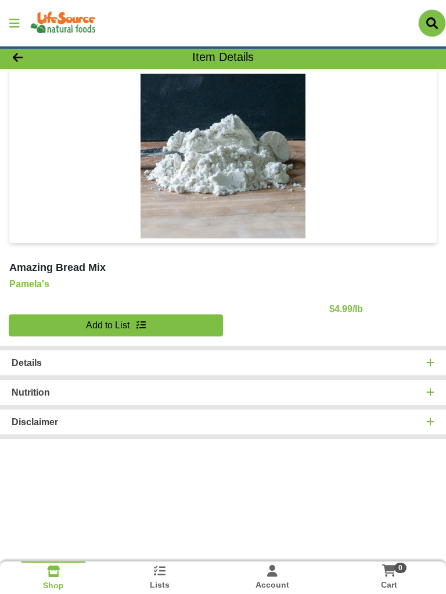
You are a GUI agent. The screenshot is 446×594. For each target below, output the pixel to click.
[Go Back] (62, 56)
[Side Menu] (14, 23)
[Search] (432, 23)
